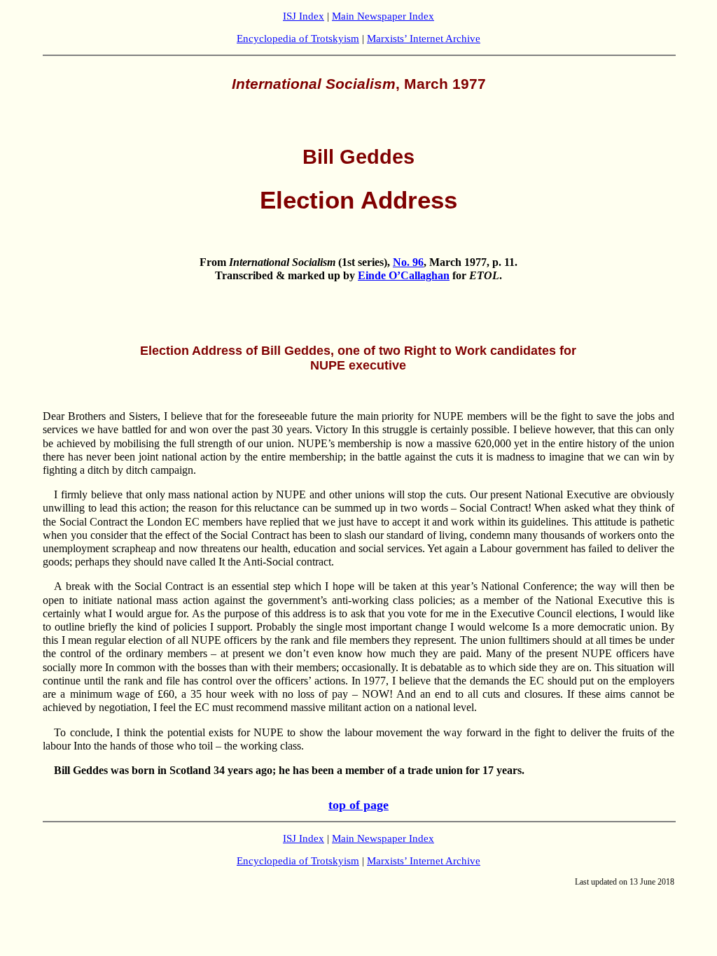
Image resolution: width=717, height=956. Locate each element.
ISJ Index (303, 16)
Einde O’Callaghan (404, 275)
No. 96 (408, 262)
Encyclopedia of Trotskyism (298, 38)
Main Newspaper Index (383, 16)
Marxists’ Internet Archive (423, 38)
